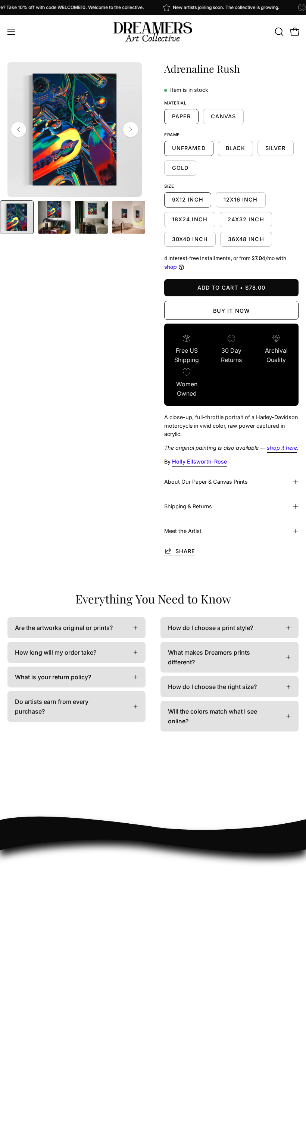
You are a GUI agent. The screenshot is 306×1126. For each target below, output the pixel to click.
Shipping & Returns (188, 506)
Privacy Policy (180, 972)
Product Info (177, 861)
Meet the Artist (183, 531)
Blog (166, 947)
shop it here (282, 448)
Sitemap (171, 960)
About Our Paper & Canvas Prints (206, 481)
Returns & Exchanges (189, 873)
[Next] (130, 129)
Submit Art (175, 886)
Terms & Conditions (187, 984)
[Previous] (18, 129)
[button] (278, 31)
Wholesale (175, 898)
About (168, 923)
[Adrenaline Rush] (17, 217)
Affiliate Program (183, 910)
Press (168, 935)
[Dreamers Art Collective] (153, 32)
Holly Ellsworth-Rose (199, 461)
